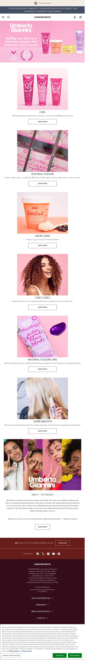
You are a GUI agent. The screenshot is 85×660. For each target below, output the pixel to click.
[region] (42, 642)
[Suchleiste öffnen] (8, 17)
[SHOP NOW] (42, 464)
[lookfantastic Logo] (42, 17)
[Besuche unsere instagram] (48, 553)
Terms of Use (27, 651)
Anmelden (62, 543)
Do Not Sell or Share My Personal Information (42, 590)
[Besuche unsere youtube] (53, 553)
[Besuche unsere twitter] (43, 553)
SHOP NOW (42, 527)
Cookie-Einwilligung (42, 587)
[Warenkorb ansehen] (80, 17)
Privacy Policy (14, 651)
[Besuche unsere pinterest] (59, 553)
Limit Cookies (75, 655)
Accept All (59, 655)
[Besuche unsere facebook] (37, 553)
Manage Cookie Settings (11, 655)
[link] (74, 17)
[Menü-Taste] (3, 17)
